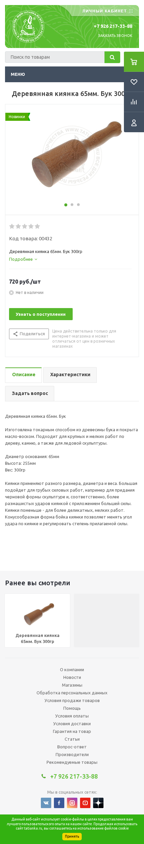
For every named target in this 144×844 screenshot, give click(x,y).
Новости (72, 677)
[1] (12, 226)
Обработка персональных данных (72, 692)
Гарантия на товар (72, 731)
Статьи (72, 739)
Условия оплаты (72, 715)
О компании (72, 669)
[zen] (98, 803)
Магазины (72, 685)
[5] (37, 226)
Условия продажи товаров (72, 700)
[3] (25, 226)
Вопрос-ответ (72, 746)
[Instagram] (72, 803)
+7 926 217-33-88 (113, 26)
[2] (18, 226)
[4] (31, 226)
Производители (72, 754)
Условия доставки (72, 723)
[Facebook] (59, 803)
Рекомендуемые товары (72, 762)
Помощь (72, 708)
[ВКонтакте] (46, 803)
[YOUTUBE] (85, 803)
